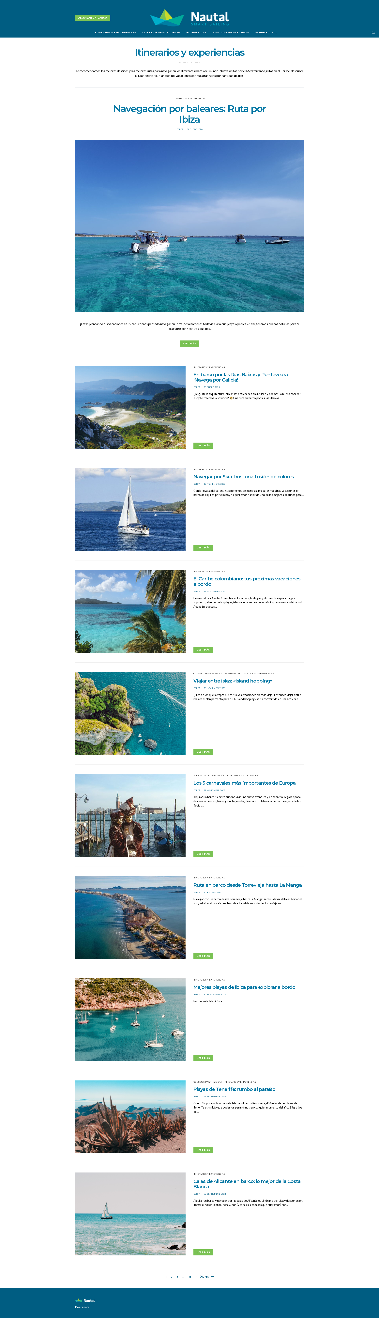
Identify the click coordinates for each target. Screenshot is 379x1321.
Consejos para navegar (161, 32)
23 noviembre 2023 (214, 688)
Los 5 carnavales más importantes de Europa (244, 783)
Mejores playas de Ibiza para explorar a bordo (244, 987)
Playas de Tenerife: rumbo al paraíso (234, 1089)
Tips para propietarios (230, 32)
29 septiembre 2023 (215, 1096)
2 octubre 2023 (212, 892)
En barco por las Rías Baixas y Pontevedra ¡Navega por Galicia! (240, 377)
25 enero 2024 (212, 387)
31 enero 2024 (195, 129)
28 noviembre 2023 (214, 591)
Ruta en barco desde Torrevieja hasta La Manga (247, 885)
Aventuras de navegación (209, 775)
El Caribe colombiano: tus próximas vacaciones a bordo (246, 581)
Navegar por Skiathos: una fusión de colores (243, 477)
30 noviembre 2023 (214, 484)
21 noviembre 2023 (214, 790)
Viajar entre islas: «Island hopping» (232, 681)
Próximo (202, 1276)
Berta (179, 129)
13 (190, 1276)
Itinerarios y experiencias (115, 32)
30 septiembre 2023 (215, 994)
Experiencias (196, 32)
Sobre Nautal (266, 32)
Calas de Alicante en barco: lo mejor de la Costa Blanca (246, 1183)
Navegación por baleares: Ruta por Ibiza (189, 114)
